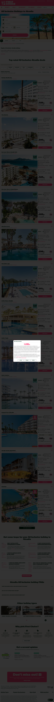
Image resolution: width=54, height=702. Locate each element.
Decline (33, 360)
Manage (27, 360)
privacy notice (24, 357)
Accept (21, 360)
